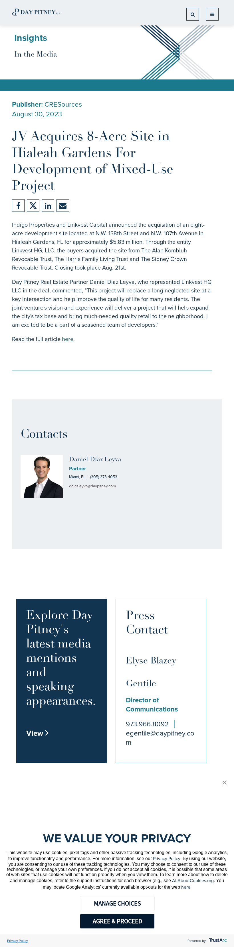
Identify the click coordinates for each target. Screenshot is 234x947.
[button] (224, 783)
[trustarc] (217, 941)
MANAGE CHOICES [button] (117, 903)
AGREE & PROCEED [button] (117, 921)
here (67, 339)
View (37, 733)
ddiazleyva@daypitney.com (92, 486)
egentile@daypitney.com (160, 737)
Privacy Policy (166, 858)
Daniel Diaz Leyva (95, 459)
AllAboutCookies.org (193, 880)
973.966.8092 (147, 724)
